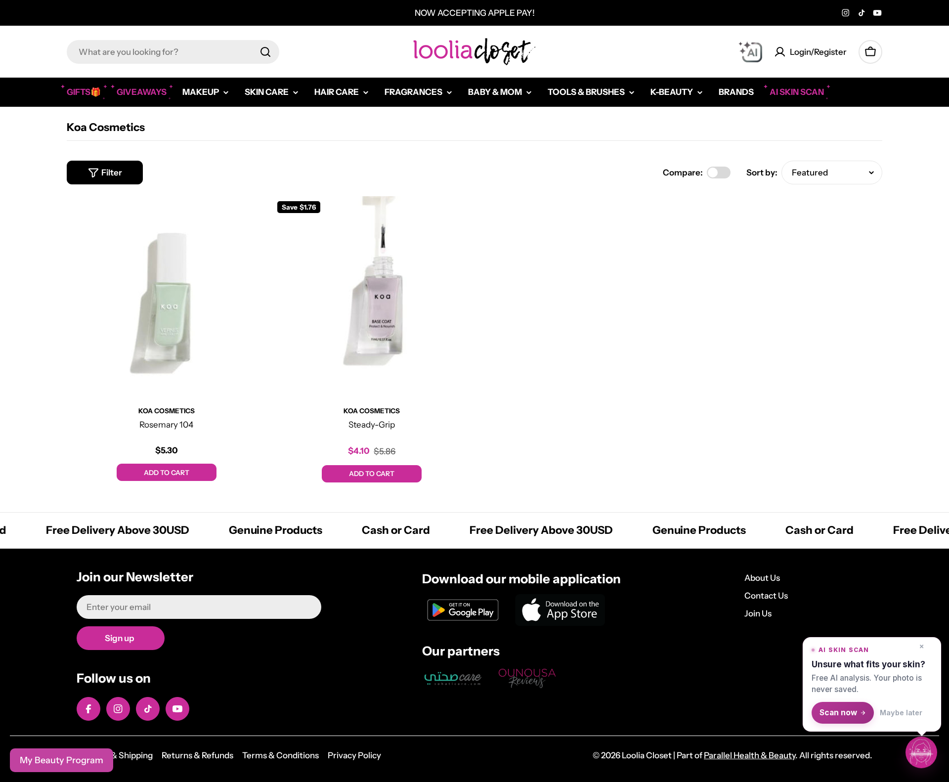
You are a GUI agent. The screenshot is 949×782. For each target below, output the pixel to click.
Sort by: (761, 172)
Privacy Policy (354, 755)
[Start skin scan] (921, 753)
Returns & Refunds (197, 755)
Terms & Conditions (280, 755)
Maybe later (901, 712)
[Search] (265, 52)
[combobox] (173, 52)
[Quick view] (252, 218)
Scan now (838, 712)
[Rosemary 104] (166, 296)
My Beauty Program (61, 760)
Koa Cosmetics (166, 411)
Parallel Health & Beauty (749, 755)
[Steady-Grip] (372, 296)
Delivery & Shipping (115, 755)
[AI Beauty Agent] (750, 52)
